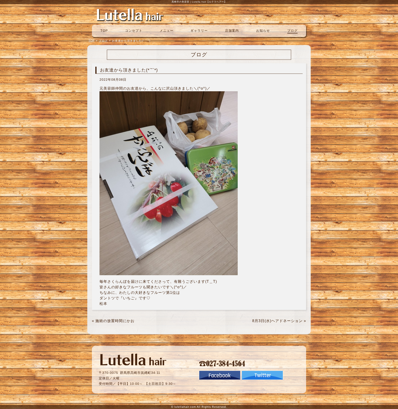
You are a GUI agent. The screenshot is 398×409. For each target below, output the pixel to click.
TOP (104, 30)
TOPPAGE (129, 14)
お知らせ (263, 30)
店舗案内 (232, 30)
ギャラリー (199, 30)
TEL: (222, 363)
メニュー (166, 30)
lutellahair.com (185, 407)
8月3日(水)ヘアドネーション (277, 321)
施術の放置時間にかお (115, 321)
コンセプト (133, 30)
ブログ (292, 30)
